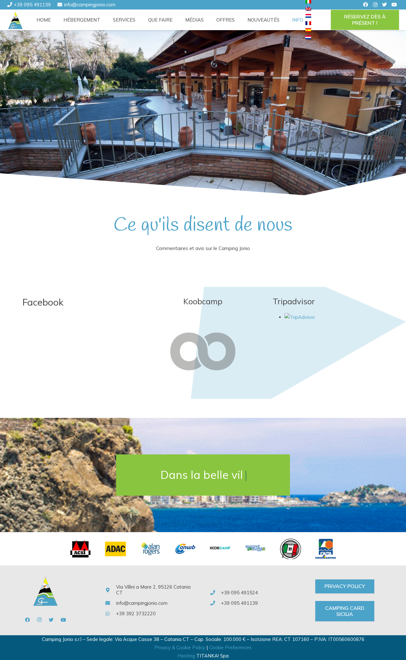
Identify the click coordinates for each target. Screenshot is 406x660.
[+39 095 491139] (215, 603)
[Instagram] (375, 5)
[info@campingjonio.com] (110, 603)
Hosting (186, 656)
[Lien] (15, 20)
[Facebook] (365, 5)
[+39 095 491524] (215, 593)
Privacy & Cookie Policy (179, 647)
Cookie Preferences (230, 647)
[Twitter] (385, 5)
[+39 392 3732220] (110, 614)
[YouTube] (394, 5)
